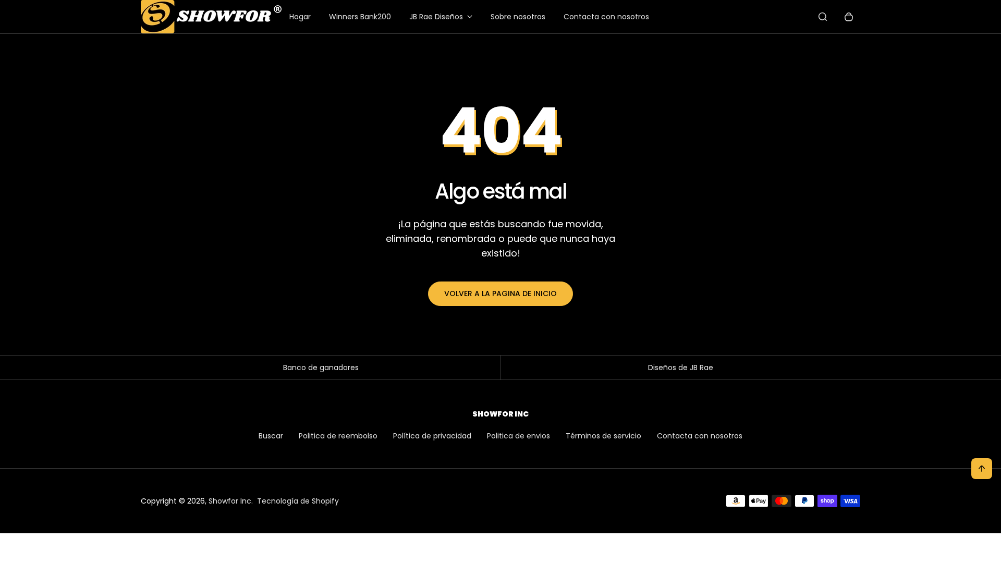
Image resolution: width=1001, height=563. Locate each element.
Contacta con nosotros (606, 16)
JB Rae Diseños (436, 16)
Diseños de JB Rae (680, 367)
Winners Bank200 (360, 16)
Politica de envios (518, 436)
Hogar (300, 16)
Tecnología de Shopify (298, 501)
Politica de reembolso (338, 436)
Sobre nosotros (518, 16)
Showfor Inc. (231, 501)
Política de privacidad (432, 436)
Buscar (271, 436)
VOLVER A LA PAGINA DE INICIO (500, 293)
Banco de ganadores (321, 367)
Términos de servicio (603, 436)
